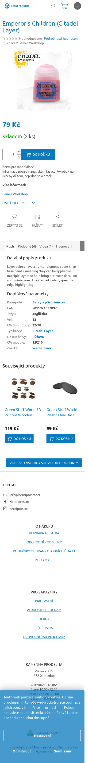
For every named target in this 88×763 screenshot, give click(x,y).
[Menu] (77, 6)
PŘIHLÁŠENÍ (44, 601)
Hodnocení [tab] (64, 246)
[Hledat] (52, 6)
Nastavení (42, 735)
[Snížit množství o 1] (19, 157)
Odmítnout (22, 751)
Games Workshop (15, 194)
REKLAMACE (44, 560)
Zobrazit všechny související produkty (44, 463)
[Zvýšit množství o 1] (19, 151)
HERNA (44, 619)
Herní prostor (19, 501)
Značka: (25, 43)
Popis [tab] (10, 246)
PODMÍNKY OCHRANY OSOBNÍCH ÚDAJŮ (44, 551)
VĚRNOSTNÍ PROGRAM (44, 610)
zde (59, 707)
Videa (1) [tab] (46, 246)
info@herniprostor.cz (25, 494)
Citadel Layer (42, 331)
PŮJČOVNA (44, 628)
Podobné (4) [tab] (27, 246)
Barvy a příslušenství (48, 302)
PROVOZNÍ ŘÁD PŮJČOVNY (44, 637)
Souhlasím (62, 751)
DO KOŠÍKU (41, 154)
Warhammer (41, 348)
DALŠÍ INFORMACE (16, 203)
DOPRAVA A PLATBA (44, 533)
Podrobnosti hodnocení (61, 38)
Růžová (38, 336)
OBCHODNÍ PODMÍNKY (44, 542)
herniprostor (18, 508)
